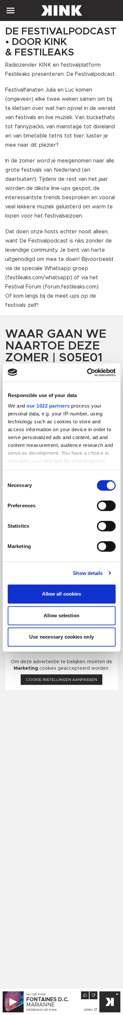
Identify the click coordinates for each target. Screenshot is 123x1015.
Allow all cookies (61, 594)
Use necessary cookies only (61, 637)
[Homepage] (61, 10)
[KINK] (109, 1001)
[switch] (106, 505)
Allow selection (61, 615)
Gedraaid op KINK (41, 1009)
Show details (88, 573)
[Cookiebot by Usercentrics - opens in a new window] (87, 372)
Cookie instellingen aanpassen (61, 680)
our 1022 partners (48, 406)
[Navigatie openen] (10, 10)
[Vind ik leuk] (85, 995)
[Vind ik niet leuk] (93, 995)
